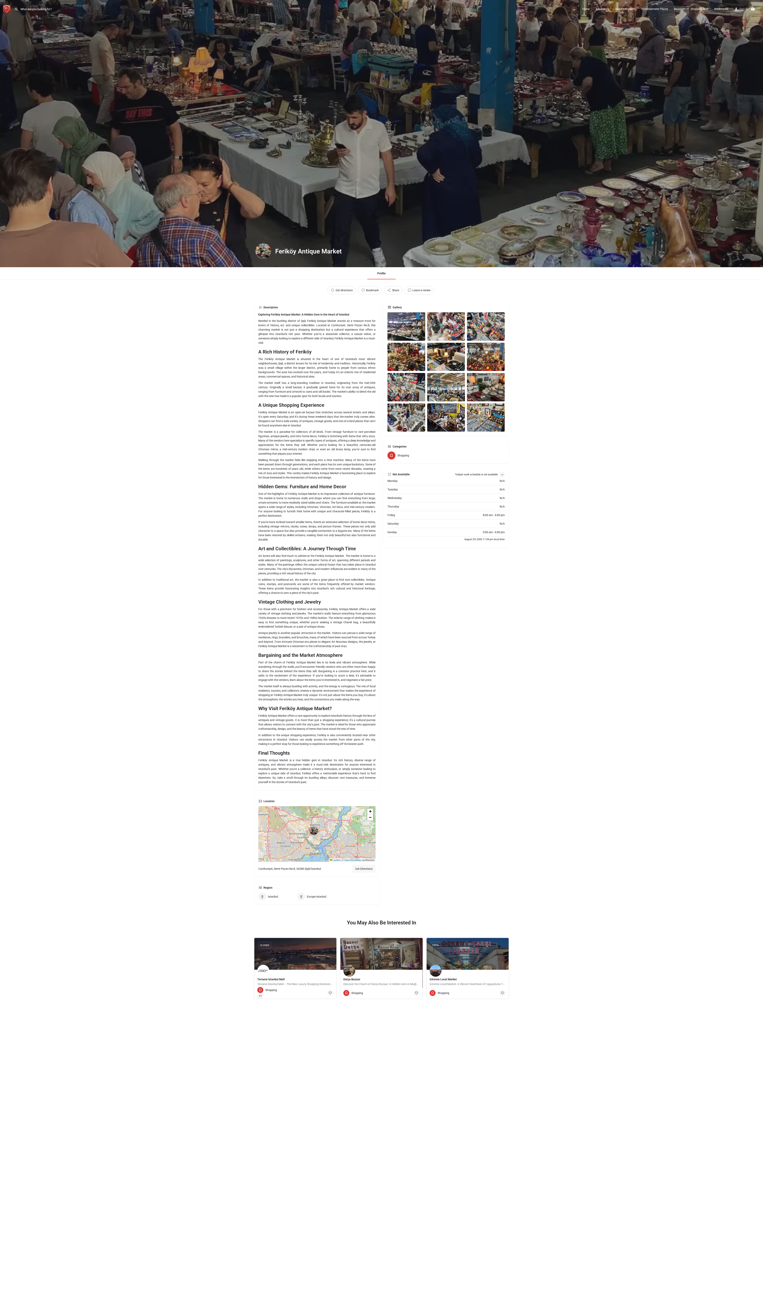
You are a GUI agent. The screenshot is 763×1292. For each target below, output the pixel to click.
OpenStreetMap (352, 860)
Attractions (602, 9)
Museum (679, 9)
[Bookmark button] (330, 993)
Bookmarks (721, 9)
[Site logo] (7, 8)
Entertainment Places (655, 9)
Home (586, 9)
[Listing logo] (263, 251)
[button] (317, 834)
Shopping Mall (699, 9)
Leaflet (336, 860)
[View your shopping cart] (753, 9)
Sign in (744, 9)
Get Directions (364, 868)
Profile (381, 273)
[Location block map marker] (314, 831)
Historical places (625, 9)
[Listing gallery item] (406, 326)
